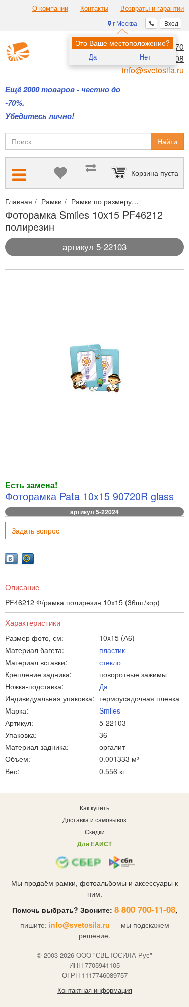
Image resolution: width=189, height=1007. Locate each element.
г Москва (124, 23)
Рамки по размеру (101, 201)
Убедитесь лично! (39, 116)
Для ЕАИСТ (94, 843)
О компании (50, 8)
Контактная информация (94, 990)
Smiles (109, 710)
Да (93, 57)
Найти (167, 141)
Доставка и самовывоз (94, 819)
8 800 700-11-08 (144, 909)
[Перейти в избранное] (60, 173)
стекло (110, 662)
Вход (170, 23)
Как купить (94, 807)
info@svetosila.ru (153, 70)
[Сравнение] (91, 173)
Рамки (51, 201)
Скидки (95, 831)
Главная (18, 201)
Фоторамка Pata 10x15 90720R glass (89, 496)
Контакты (94, 8)
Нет (145, 57)
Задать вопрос (35, 530)
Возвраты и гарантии (152, 8)
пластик (112, 650)
